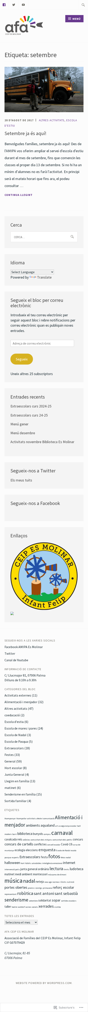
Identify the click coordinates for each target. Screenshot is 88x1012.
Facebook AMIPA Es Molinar (24, 647)
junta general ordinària (34, 869)
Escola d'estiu (14, 722)
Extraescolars (14, 748)
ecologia (20, 850)
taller (8, 906)
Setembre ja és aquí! (25, 133)
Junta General (14, 774)
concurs (78, 839)
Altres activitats (51, 120)
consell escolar (53, 844)
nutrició (70, 882)
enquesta (46, 849)
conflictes (40, 844)
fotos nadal (66, 857)
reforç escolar (63, 887)
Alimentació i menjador (21, 702)
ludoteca (76, 868)
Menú (76, 19)
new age (48, 882)
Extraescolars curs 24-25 (29, 415)
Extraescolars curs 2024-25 (30, 406)
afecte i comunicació (45, 818)
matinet (10, 788)
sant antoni (44, 893)
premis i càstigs (35, 888)
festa (44, 857)
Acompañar (21, 818)
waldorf (21, 907)
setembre (33, 900)
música (14, 880)
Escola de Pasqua (16, 741)
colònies (26, 839)
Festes (9, 755)
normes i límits (59, 882)
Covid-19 (66, 844)
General (10, 761)
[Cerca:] (83, 4)
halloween (12, 862)
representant (11, 894)
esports (15, 857)
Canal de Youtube (16, 660)
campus (47, 834)
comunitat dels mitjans (41, 839)
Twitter (10, 653)
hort (23, 863)
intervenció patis (12, 869)
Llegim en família (17, 781)
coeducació (12, 715)
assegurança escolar (68, 826)
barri (14, 834)
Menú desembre (22, 433)
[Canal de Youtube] (23, 4)
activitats (31, 818)
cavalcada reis (13, 839)
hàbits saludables (33, 863)
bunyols (38, 834)
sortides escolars (68, 900)
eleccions (32, 850)
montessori (40, 874)
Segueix (22, 359)
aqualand (48, 825)
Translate (44, 277)
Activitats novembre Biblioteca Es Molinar (42, 441)
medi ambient (23, 874)
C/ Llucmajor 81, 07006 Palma (25, 675)
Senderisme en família (20, 794)
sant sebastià (66, 893)
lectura (56, 868)
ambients (33, 825)
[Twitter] (14, 4)
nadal (29, 881)
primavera (47, 888)
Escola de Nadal (15, 735)
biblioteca (24, 833)
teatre (14, 907)
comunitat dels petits (62, 839)
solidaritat (44, 900)
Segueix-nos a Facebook (35, 503)
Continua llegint (19, 195)
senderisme (16, 900)
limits (66, 869)
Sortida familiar (16, 801)
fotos (54, 856)
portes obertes (16, 887)
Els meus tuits (21, 480)
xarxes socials (31, 907)
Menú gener (19, 424)
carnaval (62, 833)
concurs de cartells (19, 844)
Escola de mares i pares (21, 728)
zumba (57, 907)
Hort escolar (13, 768)
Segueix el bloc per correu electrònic (36, 303)
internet (69, 862)
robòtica (25, 893)
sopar (56, 900)
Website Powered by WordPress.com (44, 983)
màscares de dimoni (57, 874)
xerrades (46, 906)
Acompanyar (10, 818)
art (56, 826)
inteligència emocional (52, 863)
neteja (40, 882)
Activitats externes (18, 695)
